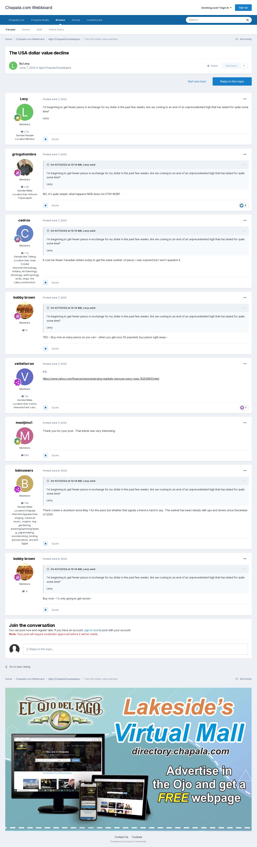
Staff (39, 29)
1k (26, 330)
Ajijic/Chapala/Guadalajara (55, 67)
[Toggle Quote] (48, 164)
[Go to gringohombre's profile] (24, 167)
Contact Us (121, 837)
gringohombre (24, 154)
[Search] (247, 20)
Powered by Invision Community (128, 841)
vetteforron (24, 364)
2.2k (26, 131)
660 (26, 455)
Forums (10, 29)
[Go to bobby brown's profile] (24, 310)
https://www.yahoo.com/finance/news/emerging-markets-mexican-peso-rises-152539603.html (101, 378)
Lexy (26, 63)
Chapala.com (16, 19)
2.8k (26, 186)
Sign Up (243, 7)
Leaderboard (94, 19)
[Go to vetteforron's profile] (24, 376)
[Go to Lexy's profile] (13, 66)
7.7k (26, 252)
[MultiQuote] (45, 139)
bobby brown (24, 297)
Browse (60, 19)
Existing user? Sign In (215, 7)
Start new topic (197, 81)
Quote (55, 139)
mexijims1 (24, 423)
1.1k (26, 396)
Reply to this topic (232, 81)
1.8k (26, 502)
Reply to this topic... (41, 649)
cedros (24, 220)
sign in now (91, 630)
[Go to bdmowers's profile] (24, 483)
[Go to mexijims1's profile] (24, 435)
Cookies (137, 837)
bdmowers (24, 470)
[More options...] (245, 99)
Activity (76, 19)
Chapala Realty (40, 19)
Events (26, 29)
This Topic (232, 19)
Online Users (56, 29)
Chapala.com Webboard (28, 7)
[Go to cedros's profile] (24, 233)
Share (213, 65)
